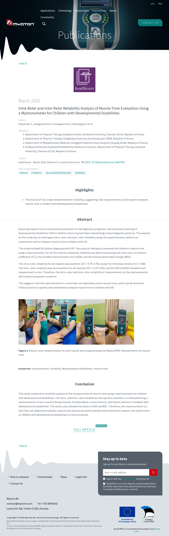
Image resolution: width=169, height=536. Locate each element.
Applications (48, 10)
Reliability (80, 172)
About (113, 10)
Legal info (81, 476)
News (64, 476)
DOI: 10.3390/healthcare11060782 (105, 162)
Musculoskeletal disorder (58, 172)
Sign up (153, 472)
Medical (23, 172)
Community (47, 17)
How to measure (19, 476)
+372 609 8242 (50, 503)
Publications (99, 10)
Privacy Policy (128, 478)
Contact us (150, 22)
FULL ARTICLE (85, 429)
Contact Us (16, 483)
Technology (65, 10)
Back (23, 63)
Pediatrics (37, 172)
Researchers (82, 10)
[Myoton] (21, 22)
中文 (160, 3)
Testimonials (44, 476)
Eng (153, 3)
